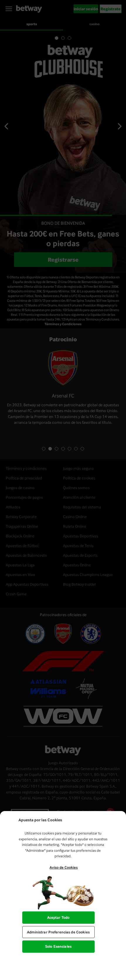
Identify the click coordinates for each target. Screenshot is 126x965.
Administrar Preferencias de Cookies (58, 932)
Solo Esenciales (58, 946)
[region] (63, 888)
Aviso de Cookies (64, 867)
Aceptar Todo (58, 917)
